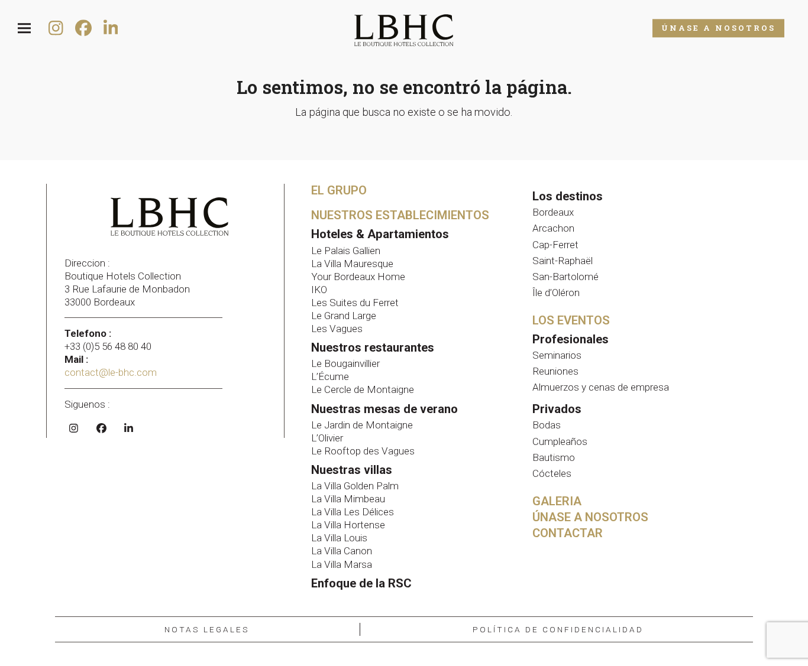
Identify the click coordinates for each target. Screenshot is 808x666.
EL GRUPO (339, 190)
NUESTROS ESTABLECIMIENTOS (400, 215)
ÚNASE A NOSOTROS (718, 27)
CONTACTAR (567, 533)
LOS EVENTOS (571, 320)
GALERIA (556, 501)
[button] (24, 29)
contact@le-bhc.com (111, 372)
